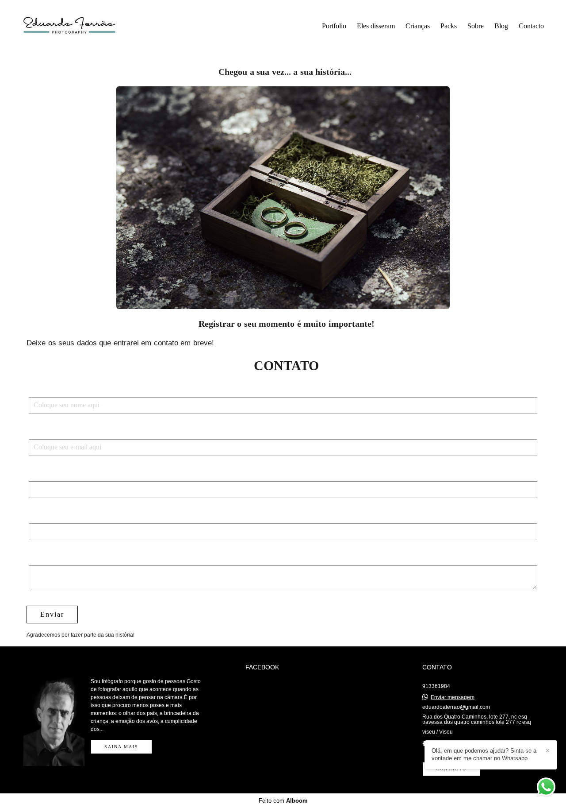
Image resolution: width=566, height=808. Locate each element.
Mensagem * (49, 558)
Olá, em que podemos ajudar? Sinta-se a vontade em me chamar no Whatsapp (484, 754)
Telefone (43, 474)
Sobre (475, 26)
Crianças (417, 26)
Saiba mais (121, 746)
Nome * (41, 390)
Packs (448, 26)
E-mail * (43, 432)
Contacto (531, 26)
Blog (501, 26)
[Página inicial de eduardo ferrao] (80, 26)
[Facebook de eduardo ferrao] (424, 743)
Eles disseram (376, 26)
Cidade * (43, 516)
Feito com (283, 800)
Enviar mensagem (452, 697)
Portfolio (334, 26)
